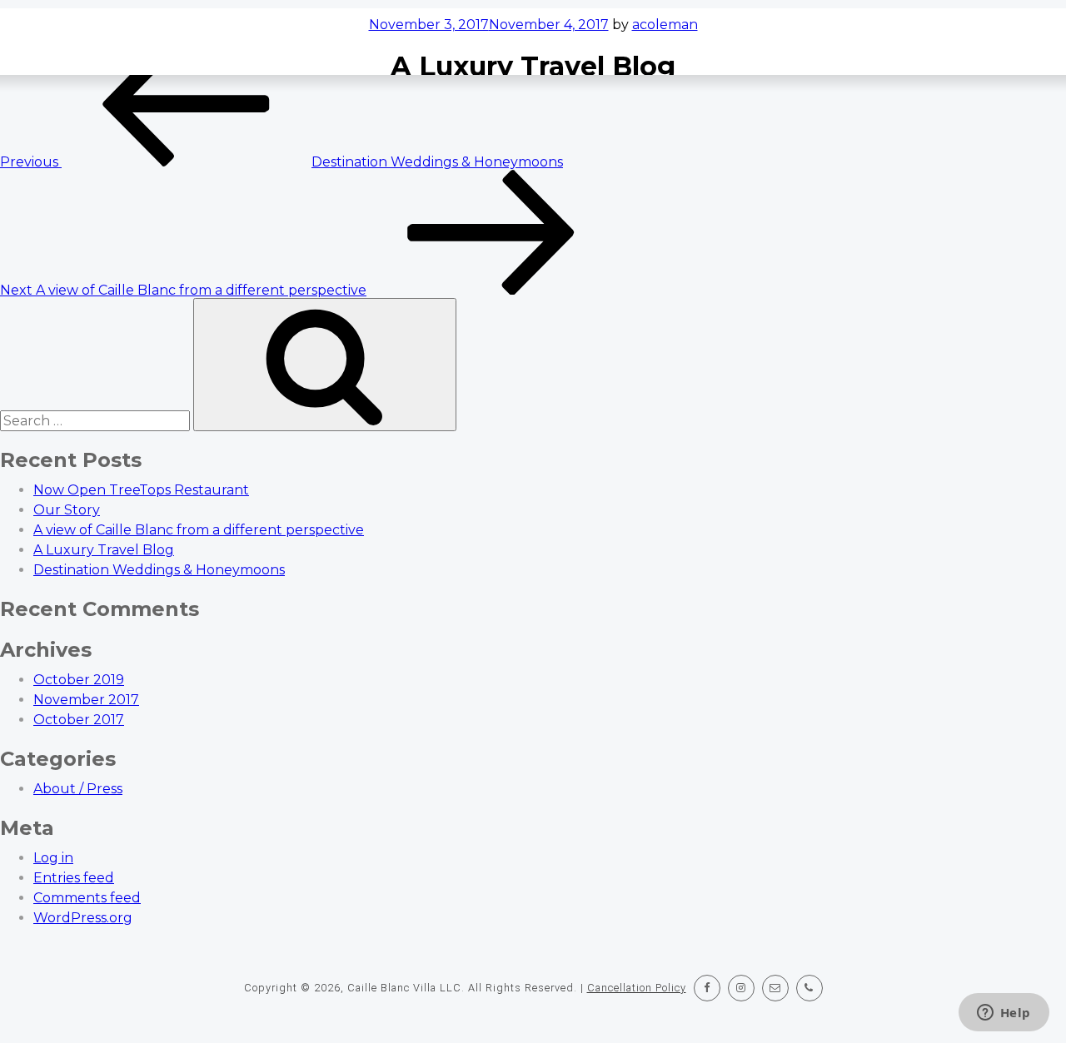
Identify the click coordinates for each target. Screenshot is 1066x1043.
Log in (53, 858)
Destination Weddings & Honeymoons (159, 570)
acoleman (665, 24)
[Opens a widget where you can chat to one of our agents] (1003, 1014)
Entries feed (73, 878)
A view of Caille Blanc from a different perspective (198, 530)
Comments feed (87, 898)
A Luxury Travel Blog (103, 550)
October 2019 (78, 680)
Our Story (66, 510)
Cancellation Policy (636, 987)
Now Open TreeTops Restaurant (141, 490)
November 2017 (86, 700)
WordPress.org (82, 918)
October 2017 (78, 720)
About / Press (77, 789)
